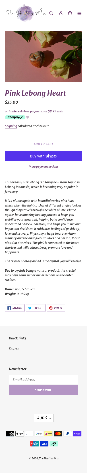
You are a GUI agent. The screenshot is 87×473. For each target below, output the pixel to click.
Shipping (11, 126)
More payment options (43, 167)
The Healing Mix (49, 458)
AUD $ (42, 418)
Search (14, 349)
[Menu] (79, 13)
